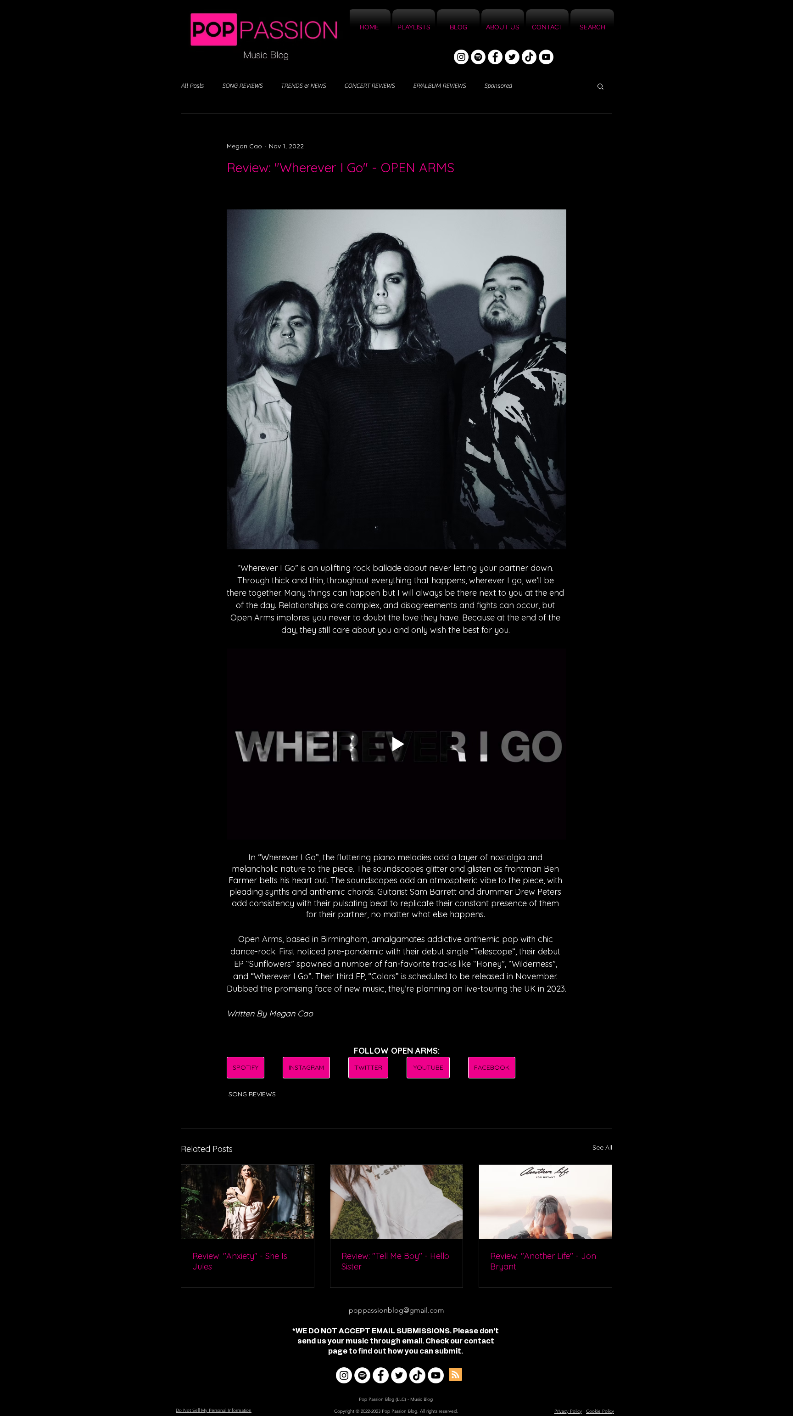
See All (602, 1147)
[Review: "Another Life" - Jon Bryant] (545, 1202)
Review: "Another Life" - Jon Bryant (543, 1261)
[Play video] (396, 744)
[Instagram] (461, 57)
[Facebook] (495, 57)
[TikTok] (529, 57)
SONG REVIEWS (242, 86)
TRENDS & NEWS (303, 86)
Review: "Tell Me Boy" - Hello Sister (395, 1261)
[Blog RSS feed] (455, 1375)
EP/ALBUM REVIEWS (439, 86)
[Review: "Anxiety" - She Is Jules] (247, 1202)
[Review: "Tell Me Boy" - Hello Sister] (396, 1202)
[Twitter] (512, 57)
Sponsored (498, 86)
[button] (600, 86)
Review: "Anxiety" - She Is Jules (239, 1261)
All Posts (192, 86)
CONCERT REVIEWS (369, 86)
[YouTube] (546, 57)
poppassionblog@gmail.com (396, 1310)
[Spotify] (478, 57)
